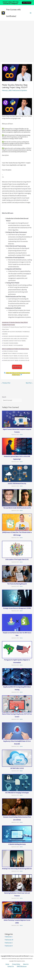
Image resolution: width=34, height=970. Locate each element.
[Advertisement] (17, 39)
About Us (25, 964)
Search (4, 397)
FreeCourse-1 (8, 937)
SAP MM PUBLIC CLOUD (17, 768)
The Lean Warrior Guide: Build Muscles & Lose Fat (17, 508)
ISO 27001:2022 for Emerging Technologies (17, 793)
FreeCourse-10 (16, 90)
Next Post (29, 383)
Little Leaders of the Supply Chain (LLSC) (17, 559)
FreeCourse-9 (8, 946)
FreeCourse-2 (8, 943)
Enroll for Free (17, 367)
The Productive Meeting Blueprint (17, 584)
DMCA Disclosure (21, 966)
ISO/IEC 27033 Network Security (17, 483)
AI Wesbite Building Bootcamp (17, 844)
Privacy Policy (16, 964)
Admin (21, 434)
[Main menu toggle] (30, 13)
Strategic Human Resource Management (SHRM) (17, 608)
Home (7, 964)
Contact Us (11, 966)
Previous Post (5, 383)
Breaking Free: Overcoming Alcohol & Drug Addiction (17, 868)
